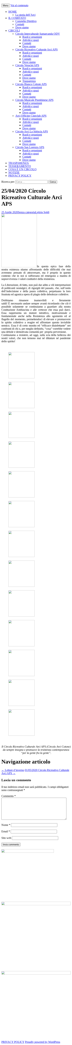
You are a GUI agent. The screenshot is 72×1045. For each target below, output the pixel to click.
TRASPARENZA (18, 162)
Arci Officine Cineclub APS (30, 115)
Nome (5, 824)
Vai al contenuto (19, 5)
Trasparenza (29, 81)
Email (5, 831)
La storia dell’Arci (25, 14)
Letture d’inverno (12, 770)
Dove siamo (22, 27)
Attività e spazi (30, 40)
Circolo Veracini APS (27, 65)
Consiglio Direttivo (26, 21)
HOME (12, 11)
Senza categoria (26, 212)
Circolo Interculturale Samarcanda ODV (37, 33)
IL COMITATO (17, 17)
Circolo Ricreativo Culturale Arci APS (36, 49)
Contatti (19, 24)
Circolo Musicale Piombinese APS (34, 99)
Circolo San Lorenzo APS (29, 147)
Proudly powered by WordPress (42, 1041)
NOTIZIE (14, 172)
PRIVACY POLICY (19, 175)
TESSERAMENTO (19, 166)
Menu (5, 5)
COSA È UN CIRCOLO (22, 169)
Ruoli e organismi (32, 36)
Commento (8, 796)
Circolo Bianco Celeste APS (31, 84)
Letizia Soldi (42, 212)
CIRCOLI (14, 30)
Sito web (6, 837)
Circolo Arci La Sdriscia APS (31, 131)
